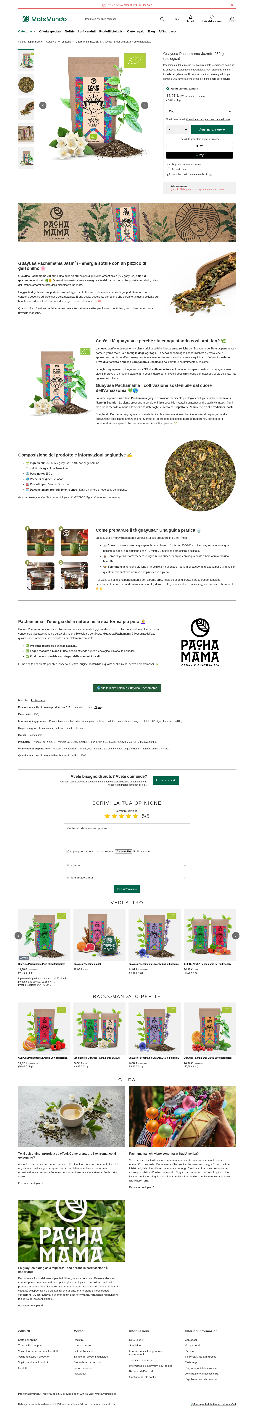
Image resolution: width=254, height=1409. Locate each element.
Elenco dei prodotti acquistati (91, 1356)
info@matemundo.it (29, 1393)
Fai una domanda (165, 780)
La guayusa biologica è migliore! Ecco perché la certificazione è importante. (63, 1269)
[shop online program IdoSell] (213, 1404)
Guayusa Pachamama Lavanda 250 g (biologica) (153, 964)
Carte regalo (135, 31)
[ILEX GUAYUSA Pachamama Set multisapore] (210, 935)
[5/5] (135, 816)
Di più (97, 707)
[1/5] (107, 816)
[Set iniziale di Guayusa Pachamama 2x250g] (99, 1028)
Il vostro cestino (83, 1345)
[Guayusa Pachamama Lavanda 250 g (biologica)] (154, 935)
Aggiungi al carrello (212, 129)
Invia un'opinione (127, 888)
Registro (79, 1339)
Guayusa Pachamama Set (87, 964)
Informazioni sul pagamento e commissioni (146, 1353)
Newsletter (80, 1373)
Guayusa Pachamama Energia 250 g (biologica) (43, 1058)
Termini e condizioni (140, 1359)
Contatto (23, 1367)
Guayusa (66, 41)
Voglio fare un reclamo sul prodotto (38, 1351)
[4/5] (128, 816)
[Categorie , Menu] (35, 32)
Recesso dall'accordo (141, 1371)
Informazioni (139, 1331)
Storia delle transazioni (87, 1362)
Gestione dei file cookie (143, 1376)
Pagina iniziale (34, 41)
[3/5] (121, 816)
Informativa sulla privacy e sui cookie (150, 1365)
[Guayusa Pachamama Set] (99, 935)
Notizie (70, 31)
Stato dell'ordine (27, 1339)
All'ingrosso (167, 31)
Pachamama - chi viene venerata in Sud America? (164, 1153)
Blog (151, 31)
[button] (42, 105)
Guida (127, 1079)
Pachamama (38, 700)
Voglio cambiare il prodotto (33, 1362)
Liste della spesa (84, 1351)
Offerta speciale (50, 31)
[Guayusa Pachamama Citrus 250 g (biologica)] (210, 1028)
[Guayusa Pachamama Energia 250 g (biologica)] (44, 1028)
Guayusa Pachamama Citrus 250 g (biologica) (208, 1058)
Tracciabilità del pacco (31, 1345)
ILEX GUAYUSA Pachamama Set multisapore (208, 964)
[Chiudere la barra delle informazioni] (232, 5)
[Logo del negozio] (44, 19)
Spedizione (135, 1345)
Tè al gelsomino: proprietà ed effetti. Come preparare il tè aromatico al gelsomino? (67, 1155)
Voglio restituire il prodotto (33, 1356)
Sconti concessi (83, 1367)
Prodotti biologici (111, 31)
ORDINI (24, 1331)
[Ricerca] (162, 19)
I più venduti (87, 31)
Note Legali (136, 1339)
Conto (78, 1331)
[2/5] (114, 816)
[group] (93, 105)
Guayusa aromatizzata (87, 41)
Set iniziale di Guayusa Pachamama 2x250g (96, 1058)
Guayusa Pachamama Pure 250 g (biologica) (41, 964)
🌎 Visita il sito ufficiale (127, 688)
